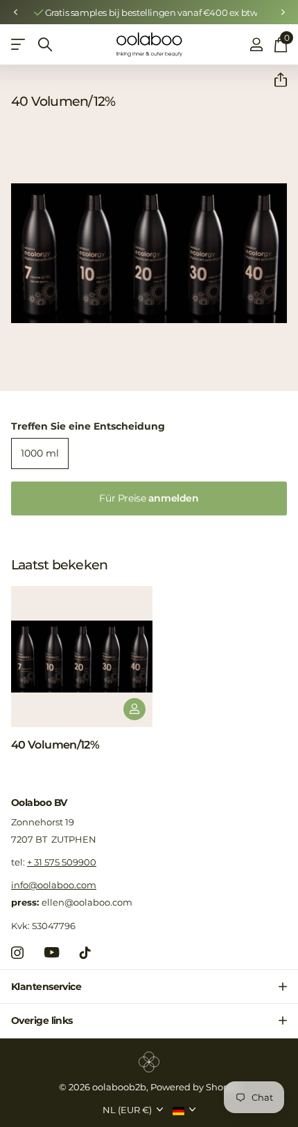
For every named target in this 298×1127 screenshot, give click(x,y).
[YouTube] (51, 952)
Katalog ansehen (19, 45)
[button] (15, 12)
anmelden (148, 498)
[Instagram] (17, 952)
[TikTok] (85, 952)
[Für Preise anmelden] (134, 709)
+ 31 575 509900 (61, 862)
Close (149, 986)
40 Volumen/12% (55, 744)
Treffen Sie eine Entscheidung (88, 426)
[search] (45, 44)
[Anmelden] (256, 44)
